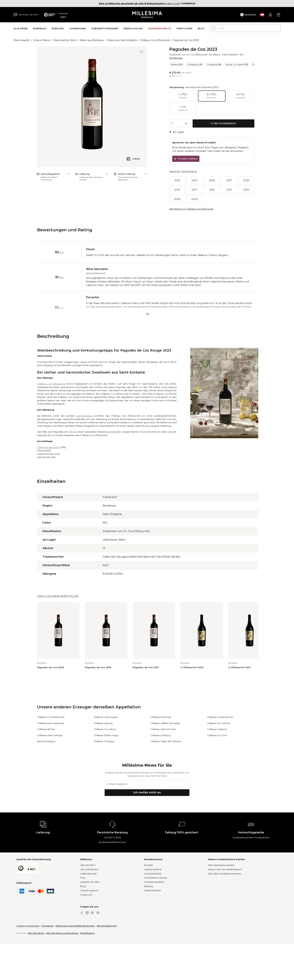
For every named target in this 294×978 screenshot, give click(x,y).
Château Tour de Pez (218, 723)
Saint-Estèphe (230, 54)
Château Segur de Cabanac (165, 741)
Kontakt (148, 865)
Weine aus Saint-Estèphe (122, 40)
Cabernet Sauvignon (48, 447)
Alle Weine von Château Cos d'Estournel (191, 208)
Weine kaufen (21, 40)
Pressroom (86, 894)
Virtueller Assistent (154, 882)
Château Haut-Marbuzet (50, 723)
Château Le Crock (217, 735)
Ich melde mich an (147, 792)
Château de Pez (46, 729)
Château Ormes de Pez (220, 717)
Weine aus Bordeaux (91, 40)
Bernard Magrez (46, 741)
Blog (83, 886)
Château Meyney (103, 723)
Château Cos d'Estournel (155, 40)
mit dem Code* (140, 3)
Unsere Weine (41, 40)
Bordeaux (214, 54)
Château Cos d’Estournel (51, 383)
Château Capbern (217, 729)
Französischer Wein (64, 40)
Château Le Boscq (160, 735)
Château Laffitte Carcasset (165, 723)
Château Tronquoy (104, 741)
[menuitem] (20, 28)
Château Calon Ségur (106, 717)
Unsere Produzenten (27, 925)
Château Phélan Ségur (106, 735)
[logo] (147, 15)
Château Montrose (160, 717)
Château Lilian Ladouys (49, 735)
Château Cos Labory (105, 729)
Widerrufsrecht (152, 890)
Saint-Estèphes (84, 415)
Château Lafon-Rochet (163, 729)
